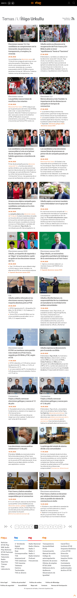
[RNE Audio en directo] (12, 3)
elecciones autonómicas (56, 413)
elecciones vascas (27, 59)
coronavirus (44, 421)
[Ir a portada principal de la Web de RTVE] (7, 537)
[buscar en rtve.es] (74, 3)
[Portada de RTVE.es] (38, 3)
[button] (6, 526)
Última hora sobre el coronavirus (19, 514)
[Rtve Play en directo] (9, 3)
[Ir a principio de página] (74, 595)
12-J (66, 211)
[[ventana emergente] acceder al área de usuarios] (69, 3)
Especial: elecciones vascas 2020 (20, 272)
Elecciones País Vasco (15, 107)
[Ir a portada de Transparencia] (59, 538)
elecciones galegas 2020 (56, 123)
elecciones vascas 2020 (48, 125)
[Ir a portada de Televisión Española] (21, 538)
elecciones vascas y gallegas (17, 506)
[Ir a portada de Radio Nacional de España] (35, 538)
